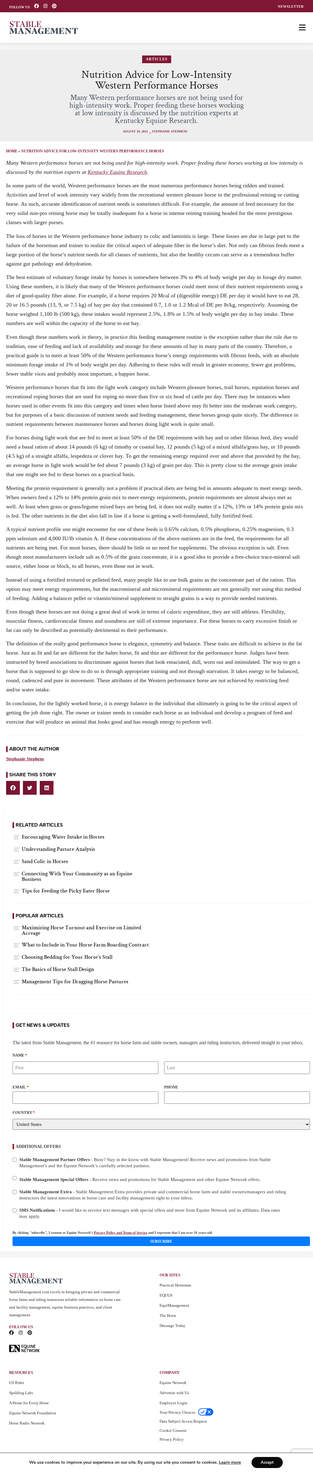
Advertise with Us (174, 1392)
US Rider (16, 1382)
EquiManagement (174, 1305)
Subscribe (161, 1241)
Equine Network (173, 1382)
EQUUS (166, 1295)
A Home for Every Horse (29, 1403)
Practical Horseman (175, 1285)
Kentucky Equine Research (117, 172)
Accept (267, 1462)
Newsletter (291, 6)
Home (11, 151)
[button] (13, 788)
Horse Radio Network (27, 1423)
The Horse (168, 1315)
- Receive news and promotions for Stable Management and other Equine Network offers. (139, 1179)
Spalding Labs (21, 1392)
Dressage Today (173, 1325)
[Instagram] (45, 6)
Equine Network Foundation (32, 1413)
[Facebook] (36, 6)
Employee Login (173, 1403)
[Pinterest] (54, 6)
